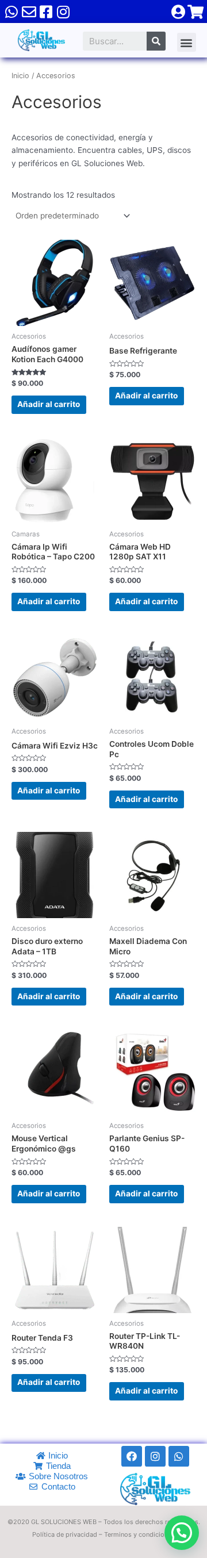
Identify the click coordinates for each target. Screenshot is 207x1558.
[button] (186, 42)
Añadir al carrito (48, 404)
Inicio (20, 75)
